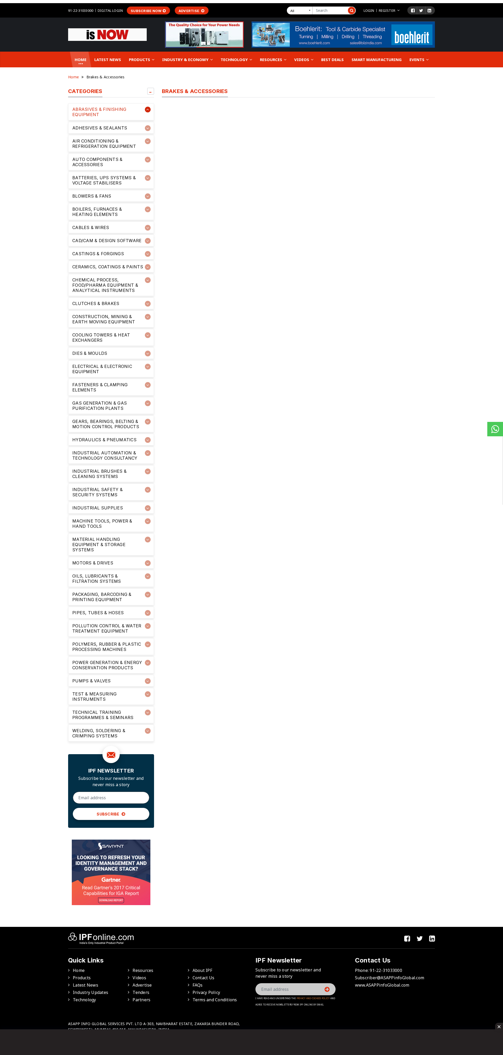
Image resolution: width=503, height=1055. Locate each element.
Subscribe (108, 814)
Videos (302, 59)
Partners (141, 1000)
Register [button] (387, 10)
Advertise (189, 11)
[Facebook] (413, 10)
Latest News (107, 59)
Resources (271, 59)
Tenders (141, 992)
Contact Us (204, 978)
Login (369, 10)
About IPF (202, 970)
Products (140, 59)
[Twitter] (421, 10)
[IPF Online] (107, 34)
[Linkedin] (429, 10)
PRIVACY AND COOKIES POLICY (313, 998)
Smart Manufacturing (377, 59)
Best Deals (332, 59)
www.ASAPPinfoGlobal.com (382, 985)
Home (80, 59)
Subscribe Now (146, 11)
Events (417, 59)
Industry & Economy (186, 59)
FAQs (198, 985)
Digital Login (110, 10)
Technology (235, 59)
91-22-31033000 (80, 10)
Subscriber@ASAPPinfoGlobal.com (389, 978)
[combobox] (301, 10)
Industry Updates (90, 992)
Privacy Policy (206, 992)
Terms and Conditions (215, 1000)
